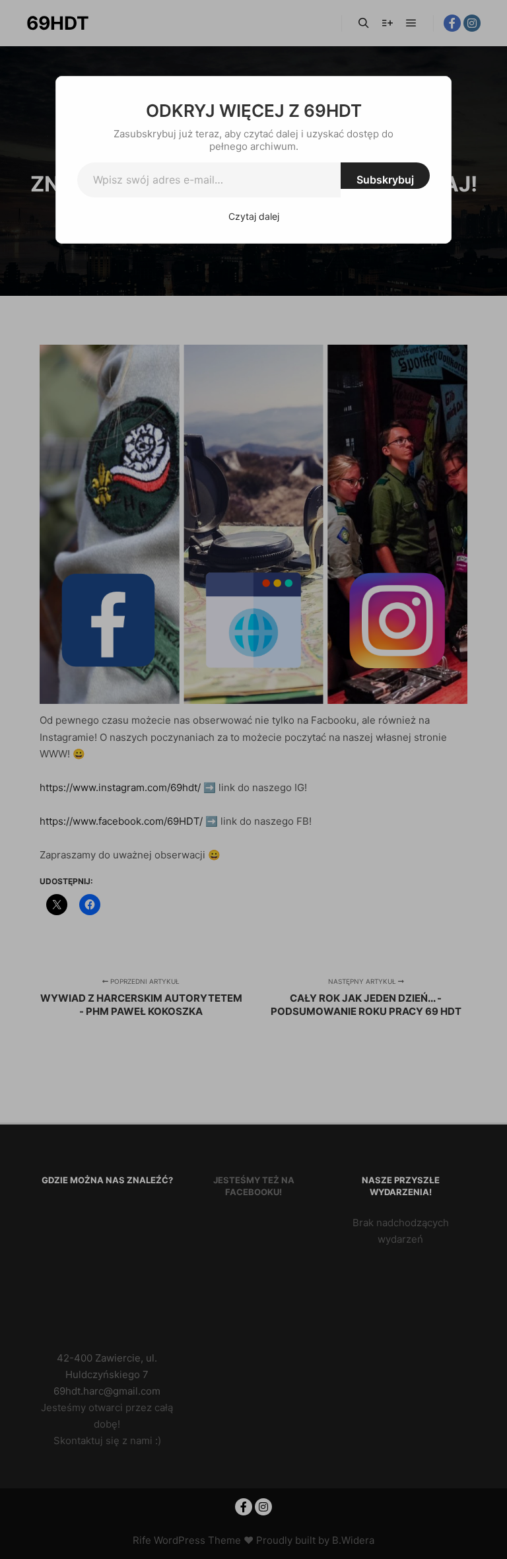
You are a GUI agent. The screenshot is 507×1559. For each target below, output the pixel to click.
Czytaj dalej (253, 216)
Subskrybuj (385, 179)
